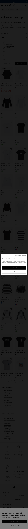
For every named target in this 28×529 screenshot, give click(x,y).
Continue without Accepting (20, 255)
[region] (14, 264)
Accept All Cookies (14, 268)
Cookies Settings (14, 271)
